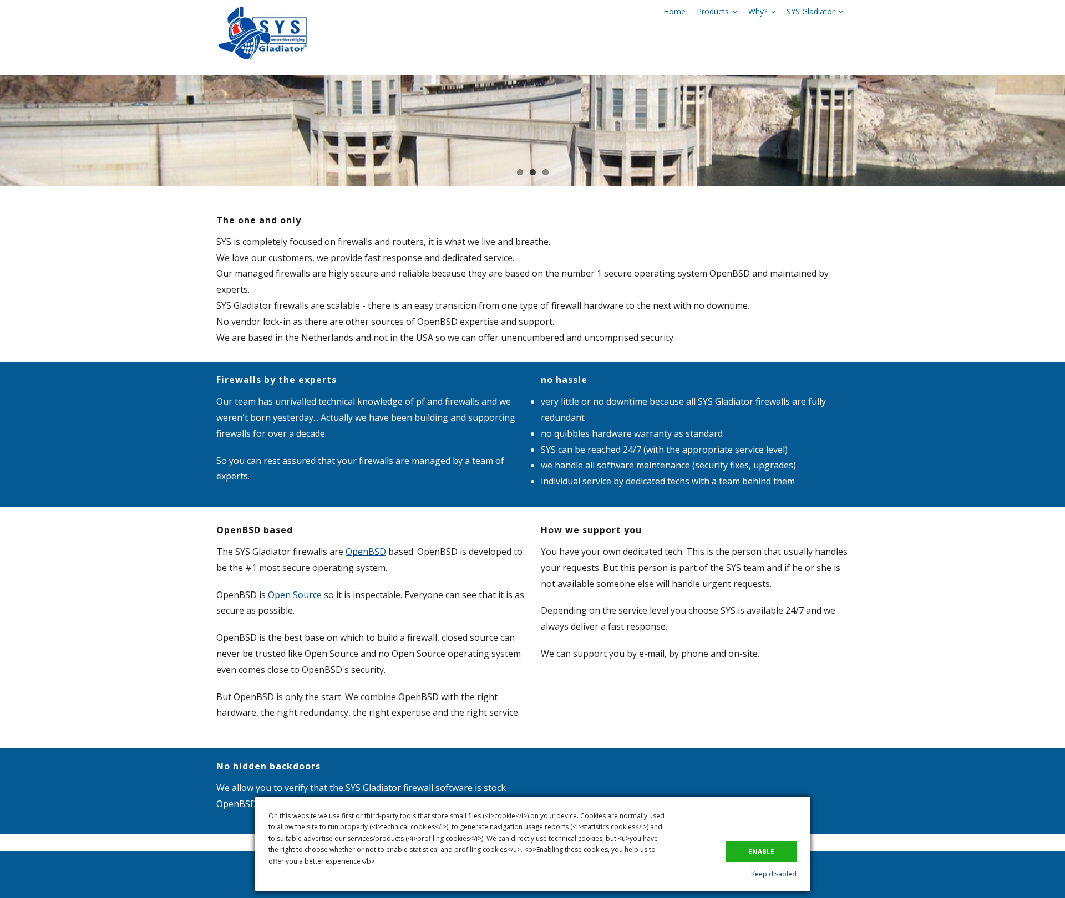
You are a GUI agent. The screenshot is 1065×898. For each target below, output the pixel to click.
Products (713, 11)
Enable (761, 851)
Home (674, 11)
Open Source (295, 595)
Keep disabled (774, 874)
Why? (757, 11)
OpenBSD (366, 551)
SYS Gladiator (811, 11)
